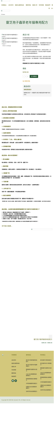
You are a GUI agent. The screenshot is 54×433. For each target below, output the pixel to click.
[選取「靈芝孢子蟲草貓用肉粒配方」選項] (50, 336)
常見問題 (14, 370)
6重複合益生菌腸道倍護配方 (31, 387)
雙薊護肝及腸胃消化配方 (31, 370)
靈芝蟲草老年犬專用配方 (46, 364)
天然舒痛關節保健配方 (31, 383)
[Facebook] (13, 380)
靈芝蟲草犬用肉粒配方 (46, 360)
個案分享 (14, 366)
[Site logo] (5, 1)
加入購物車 (34, 76)
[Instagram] (15, 380)
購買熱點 (14, 373)
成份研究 (14, 360)
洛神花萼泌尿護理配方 (31, 391)
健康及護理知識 (15, 363)
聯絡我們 (14, 376)
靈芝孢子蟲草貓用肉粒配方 (43, 339)
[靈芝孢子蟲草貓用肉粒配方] (41, 281)
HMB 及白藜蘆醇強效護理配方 (31, 374)
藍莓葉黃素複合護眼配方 (31, 379)
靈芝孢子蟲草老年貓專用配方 (31, 365)
